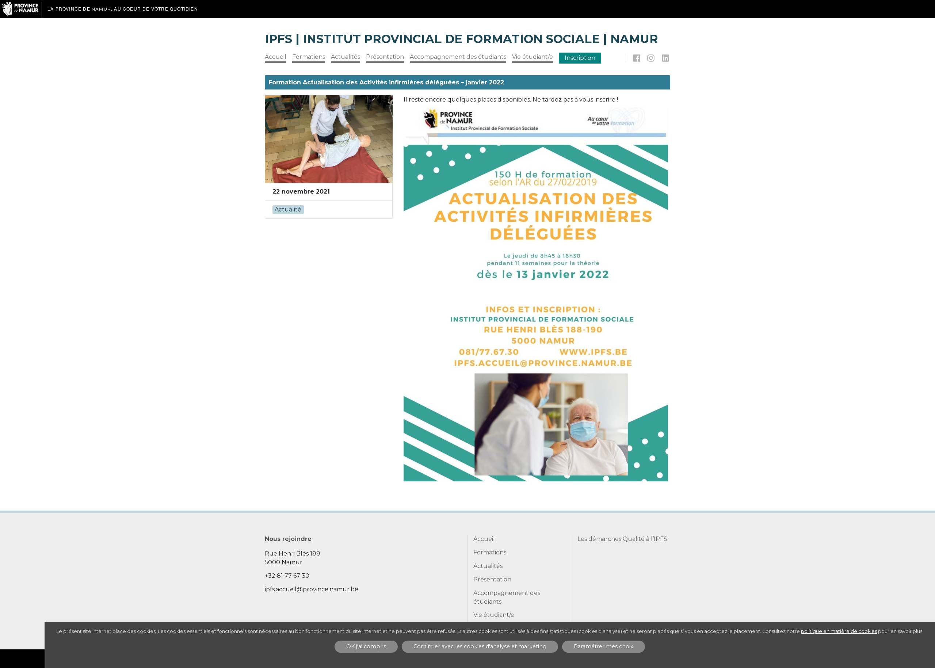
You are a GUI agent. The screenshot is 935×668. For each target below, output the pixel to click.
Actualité (288, 209)
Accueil (275, 56)
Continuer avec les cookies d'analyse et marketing (479, 646)
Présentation (385, 56)
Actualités (345, 56)
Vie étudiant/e (532, 56)
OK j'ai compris (366, 646)
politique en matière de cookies (839, 631)
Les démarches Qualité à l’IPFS (622, 538)
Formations (308, 56)
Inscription (580, 57)
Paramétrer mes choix (603, 646)
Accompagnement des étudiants (458, 56)
